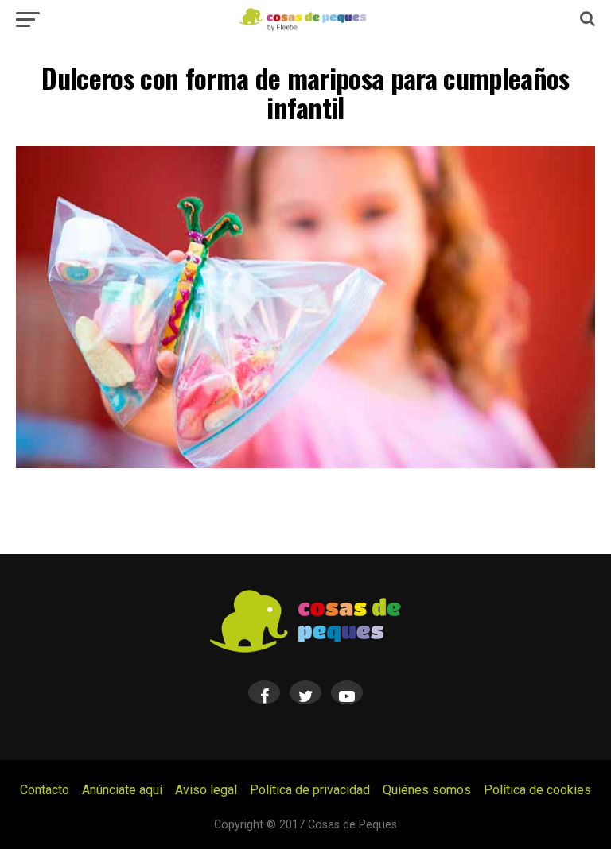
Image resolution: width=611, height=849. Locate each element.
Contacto (44, 789)
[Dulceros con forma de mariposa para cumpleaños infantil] (305, 463)
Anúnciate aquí (122, 789)
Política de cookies (537, 789)
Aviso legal (206, 789)
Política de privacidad (310, 789)
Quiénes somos (427, 789)
